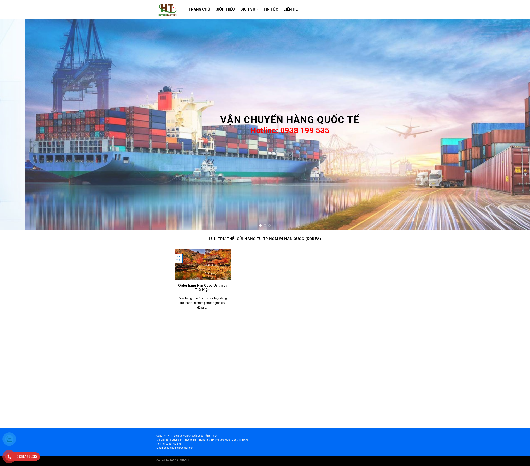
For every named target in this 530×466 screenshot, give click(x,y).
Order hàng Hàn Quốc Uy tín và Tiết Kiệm (202, 287)
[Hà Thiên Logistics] (169, 9)
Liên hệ (291, 9)
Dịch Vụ (247, 9)
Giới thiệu (225, 9)
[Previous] (15, 124)
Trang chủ (199, 9)
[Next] (514, 124)
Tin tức (271, 9)
